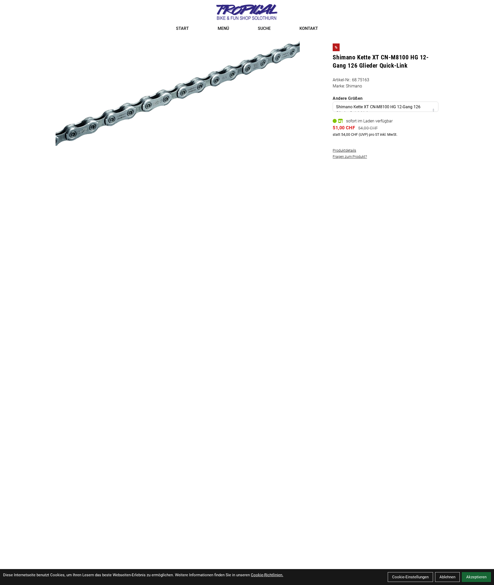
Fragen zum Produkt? (350, 157)
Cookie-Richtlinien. (267, 575)
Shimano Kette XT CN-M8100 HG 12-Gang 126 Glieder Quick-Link (378, 109)
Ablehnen (447, 577)
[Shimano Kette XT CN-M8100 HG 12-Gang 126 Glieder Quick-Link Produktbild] (178, 93)
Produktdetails (344, 150)
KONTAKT (308, 28)
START (182, 28)
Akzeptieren (476, 577)
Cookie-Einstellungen (410, 577)
